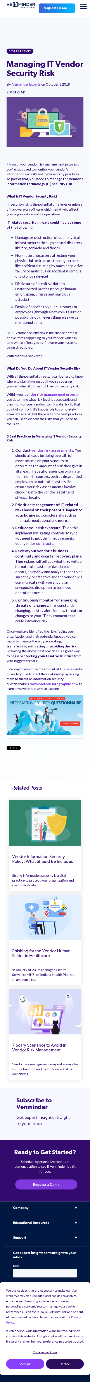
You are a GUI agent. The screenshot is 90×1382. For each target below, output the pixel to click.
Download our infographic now (53, 684)
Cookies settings (45, 1352)
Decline (65, 1364)
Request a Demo (46, 1184)
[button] (80, 1274)
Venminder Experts (26, 84)
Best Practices (20, 51)
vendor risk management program (52, 394)
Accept (25, 1364)
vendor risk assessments (52, 450)
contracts (44, 543)
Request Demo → (56, 8)
